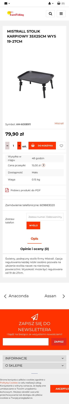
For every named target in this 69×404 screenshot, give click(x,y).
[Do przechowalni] (61, 145)
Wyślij (33, 225)
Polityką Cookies (9, 382)
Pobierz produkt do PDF (26, 190)
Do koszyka (45, 145)
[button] (60, 3)
